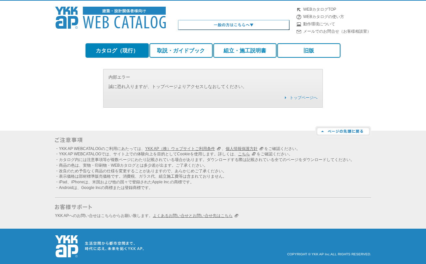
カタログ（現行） (117, 50)
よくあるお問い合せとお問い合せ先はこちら (193, 215)
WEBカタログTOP (319, 9)
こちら (244, 154)
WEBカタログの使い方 (323, 16)
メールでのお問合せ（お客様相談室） (337, 31)
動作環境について (319, 24)
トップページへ (304, 97)
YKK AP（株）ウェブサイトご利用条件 (180, 148)
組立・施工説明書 (245, 50)
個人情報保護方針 (242, 148)
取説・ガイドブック (181, 50)
